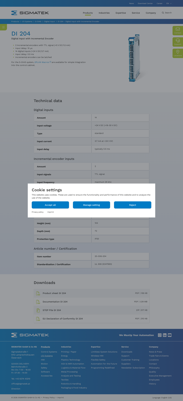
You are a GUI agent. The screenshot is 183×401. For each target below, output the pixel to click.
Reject (132, 205)
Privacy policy (37, 212)
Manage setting (91, 205)
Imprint (50, 212)
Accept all (50, 205)
